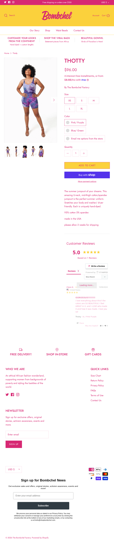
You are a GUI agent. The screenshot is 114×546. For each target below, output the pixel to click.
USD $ (104, 2)
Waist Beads (62, 30)
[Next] (54, 100)
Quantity (68, 147)
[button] (101, 326)
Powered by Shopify (40, 537)
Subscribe (43, 505)
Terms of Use (97, 395)
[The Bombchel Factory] (57, 15)
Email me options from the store (87, 138)
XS (69, 100)
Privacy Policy (97, 385)
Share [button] (81, 323)
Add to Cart (87, 165)
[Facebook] (9, 2)
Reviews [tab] (72, 271)
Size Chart (96, 375)
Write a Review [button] (98, 266)
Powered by (97, 272)
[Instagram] (13, 2)
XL (81, 108)
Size (66, 94)
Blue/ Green (77, 130)
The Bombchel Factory (78, 87)
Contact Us (79, 30)
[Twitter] (5, 2)
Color (67, 116)
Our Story (34, 30)
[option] (30, 100)
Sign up (13, 444)
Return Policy (97, 380)
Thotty (15, 53)
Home (6, 53)
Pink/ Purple (77, 122)
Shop (47, 30)
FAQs (93, 390)
